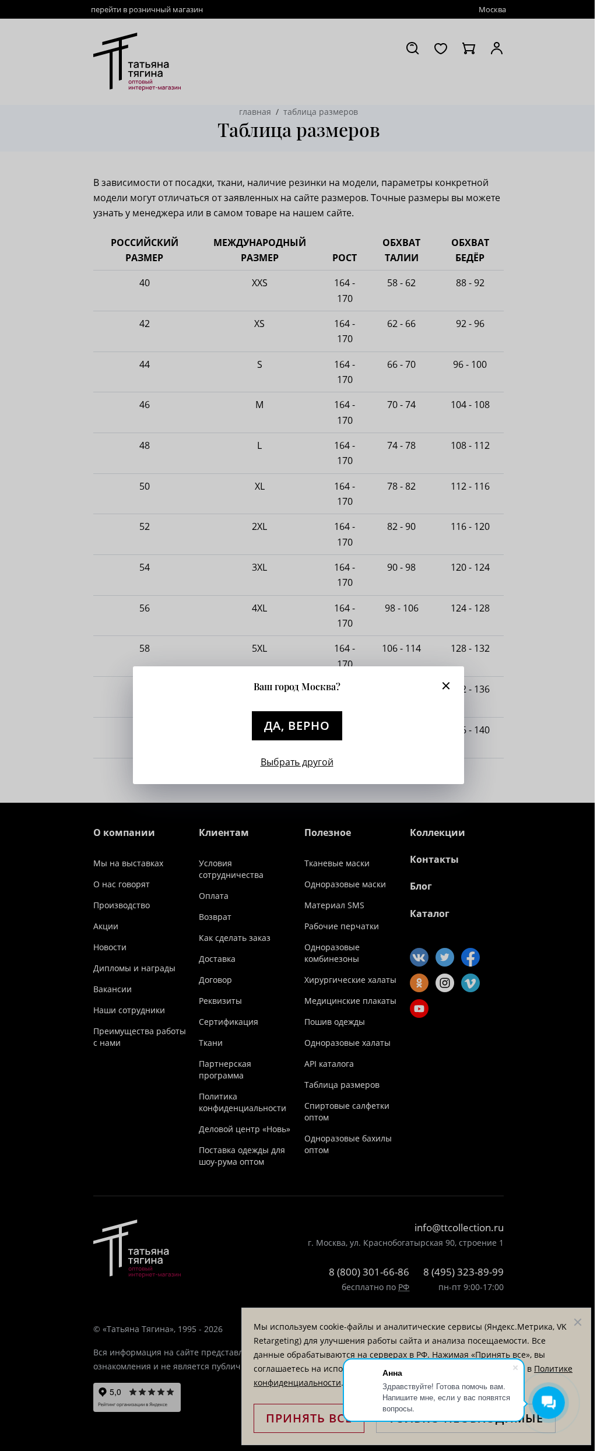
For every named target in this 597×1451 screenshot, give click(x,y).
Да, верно (297, 725)
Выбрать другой (297, 762)
